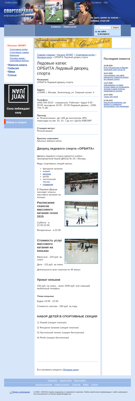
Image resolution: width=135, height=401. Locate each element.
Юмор (11, 71)
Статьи (12, 75)
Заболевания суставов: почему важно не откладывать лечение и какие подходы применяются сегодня (116, 88)
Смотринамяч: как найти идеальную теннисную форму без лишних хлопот (116, 77)
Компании (14, 55)
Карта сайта (80, 380)
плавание (48, 184)
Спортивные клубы (85, 55)
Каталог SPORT (65, 55)
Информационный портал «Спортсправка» (19, 13)
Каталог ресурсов (44, 384)
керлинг (47, 174)
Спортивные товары (19, 52)
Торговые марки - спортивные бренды (19, 59)
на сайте (102, 31)
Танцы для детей (111, 97)
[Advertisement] (75, 351)
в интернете (103, 34)
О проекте (56, 26)
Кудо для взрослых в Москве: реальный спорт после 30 (116, 69)
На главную (96, 2)
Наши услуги (70, 26)
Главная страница (46, 55)
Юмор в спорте (16, 122)
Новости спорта (17, 64)
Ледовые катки (44, 57)
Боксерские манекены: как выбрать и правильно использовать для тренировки (116, 104)
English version (11, 2)
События (13, 68)
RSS (106, 2)
